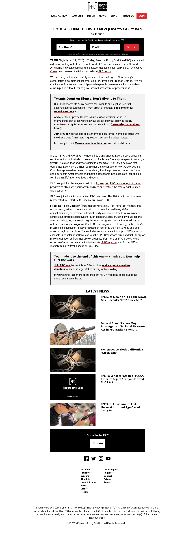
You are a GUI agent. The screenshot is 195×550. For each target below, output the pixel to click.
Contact (108, 476)
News (102, 15)
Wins (114, 15)
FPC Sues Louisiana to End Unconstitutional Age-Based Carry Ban (120, 407)
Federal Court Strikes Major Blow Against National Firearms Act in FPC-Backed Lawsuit (123, 326)
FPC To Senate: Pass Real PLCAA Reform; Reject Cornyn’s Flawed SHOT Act (122, 379)
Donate (97, 443)
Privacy (107, 479)
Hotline (84, 492)
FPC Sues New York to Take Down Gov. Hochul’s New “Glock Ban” (123, 298)
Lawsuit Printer (83, 15)
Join (142, 15)
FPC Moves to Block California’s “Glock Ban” (122, 351)
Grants (84, 488)
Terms (107, 482)
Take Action (59, 15)
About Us (128, 15)
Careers (85, 476)
